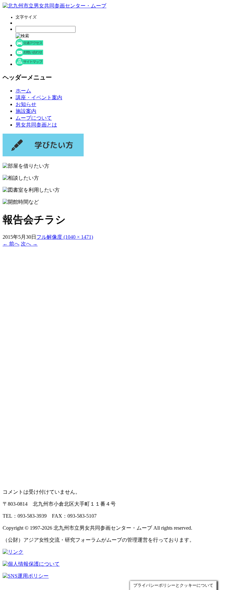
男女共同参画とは (36, 124)
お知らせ (26, 104)
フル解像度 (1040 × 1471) (64, 237)
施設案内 (26, 111)
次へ (29, 244)
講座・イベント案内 (39, 97)
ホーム (23, 90)
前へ (11, 244)
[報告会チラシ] (86, 480)
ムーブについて (34, 118)
